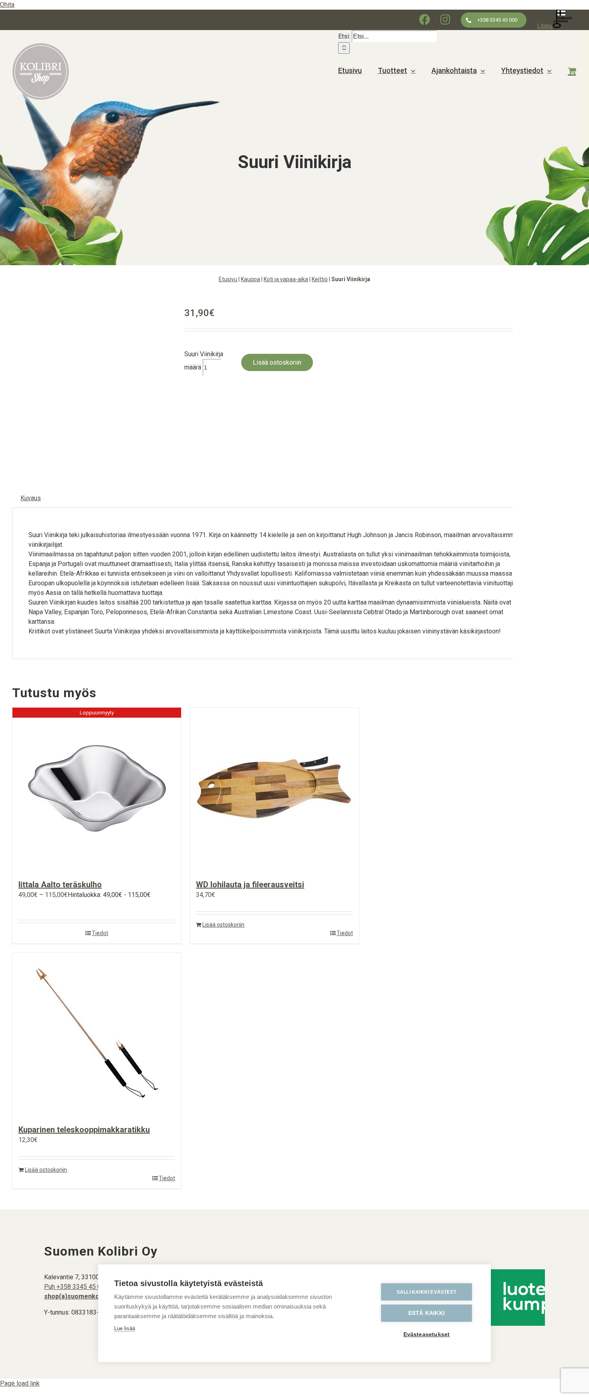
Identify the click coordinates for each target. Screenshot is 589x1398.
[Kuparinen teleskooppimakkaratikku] (96, 1034)
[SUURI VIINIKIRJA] (92, 383)
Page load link (20, 1383)
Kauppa (250, 279)
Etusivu (228, 279)
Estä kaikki (426, 1313)
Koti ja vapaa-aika (286, 279)
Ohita (7, 4)
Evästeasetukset (426, 1334)
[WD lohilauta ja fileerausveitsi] (274, 789)
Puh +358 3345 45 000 (76, 1286)
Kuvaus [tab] (30, 498)
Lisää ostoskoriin (277, 362)
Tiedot (100, 933)
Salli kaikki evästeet (426, 1292)
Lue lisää (124, 1328)
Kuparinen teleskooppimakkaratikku (84, 1129)
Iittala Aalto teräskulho (60, 884)
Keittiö (320, 279)
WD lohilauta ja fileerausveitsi (250, 884)
